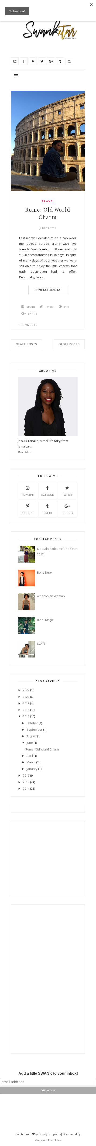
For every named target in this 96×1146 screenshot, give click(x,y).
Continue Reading (47, 290)
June (30, 742)
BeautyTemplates (50, 1134)
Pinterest (27, 513)
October (32, 723)
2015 (26, 782)
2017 (26, 716)
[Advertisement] (47, 856)
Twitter (67, 494)
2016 (26, 775)
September (34, 729)
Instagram (27, 494)
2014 (26, 788)
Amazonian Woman (51, 596)
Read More (25, 452)
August (31, 736)
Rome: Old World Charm (47, 213)
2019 (26, 703)
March (31, 762)
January (32, 769)
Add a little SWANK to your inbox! (48, 1073)
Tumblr (47, 513)
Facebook (47, 494)
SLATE (41, 643)
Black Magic (45, 620)
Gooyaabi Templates (48, 1140)
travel (47, 201)
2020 (26, 697)
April (30, 756)
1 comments (27, 325)
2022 (26, 690)
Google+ (67, 513)
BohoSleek (44, 572)
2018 (26, 710)
